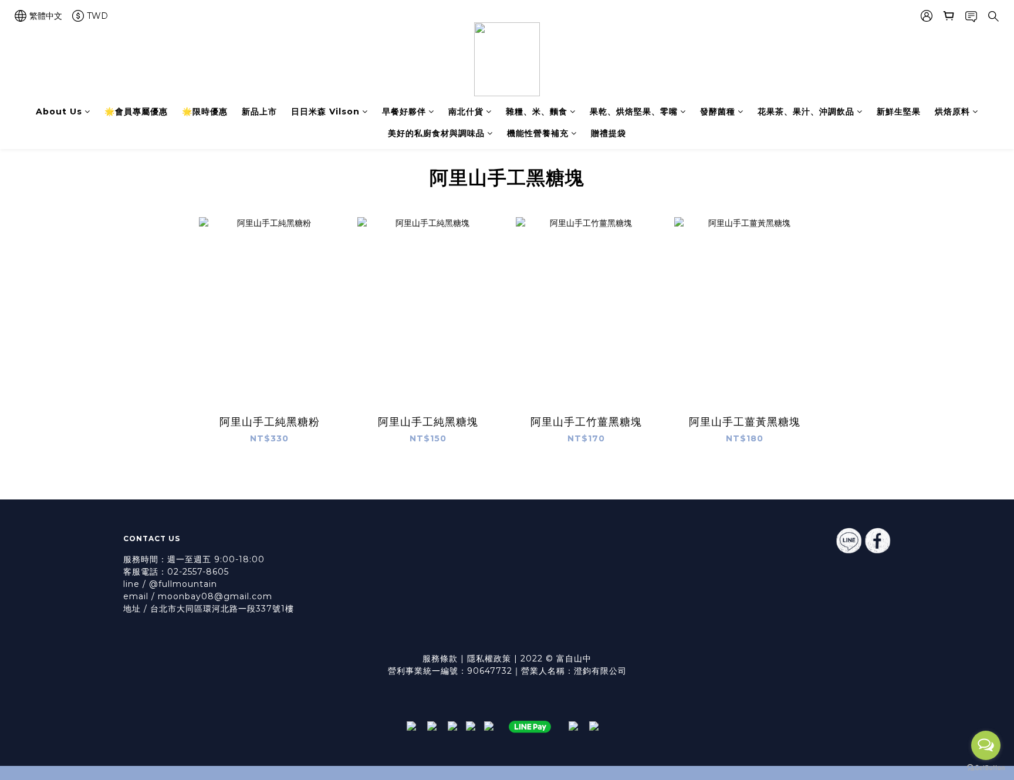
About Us (59, 111)
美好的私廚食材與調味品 (436, 133)
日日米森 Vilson (325, 111)
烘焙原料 (952, 111)
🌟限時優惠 (205, 111)
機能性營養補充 (538, 133)
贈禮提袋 (608, 133)
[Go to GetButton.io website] (986, 768)
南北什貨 (466, 111)
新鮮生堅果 (899, 111)
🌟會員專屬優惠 (136, 111)
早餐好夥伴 (404, 111)
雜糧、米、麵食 (536, 111)
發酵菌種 (717, 111)
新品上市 (259, 111)
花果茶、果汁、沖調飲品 (806, 111)
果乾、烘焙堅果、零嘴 (634, 111)
